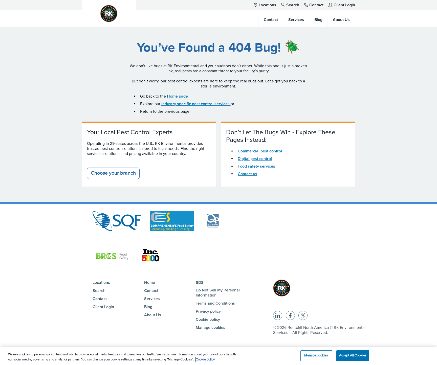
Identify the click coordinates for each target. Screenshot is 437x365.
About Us (152, 314)
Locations (267, 5)
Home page (177, 96)
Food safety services (256, 166)
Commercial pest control (260, 151)
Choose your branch (113, 173)
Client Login (344, 5)
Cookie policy (208, 319)
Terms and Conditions (215, 303)
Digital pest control (255, 158)
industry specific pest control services (196, 103)
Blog (148, 306)
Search (292, 5)
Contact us (247, 173)
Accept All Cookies (352, 355)
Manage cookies (210, 327)
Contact (316, 5)
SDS (200, 282)
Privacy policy (208, 311)
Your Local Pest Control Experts (130, 132)
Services (152, 298)
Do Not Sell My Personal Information (218, 293)
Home (149, 282)
